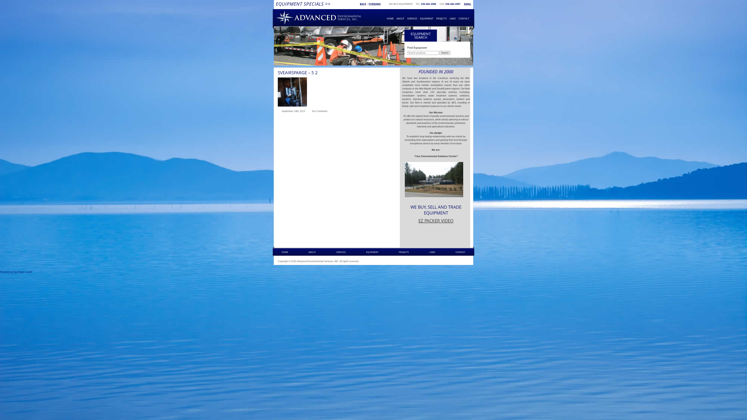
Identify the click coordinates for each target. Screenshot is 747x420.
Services (412, 18)
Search (445, 53)
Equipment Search (421, 36)
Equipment (426, 18)
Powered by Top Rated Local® (16, 272)
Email (467, 4)
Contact (464, 18)
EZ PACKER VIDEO (435, 220)
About (400, 18)
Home (390, 18)
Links (453, 18)
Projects (441, 18)
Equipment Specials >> (303, 4)
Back (363, 4)
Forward (375, 4)
